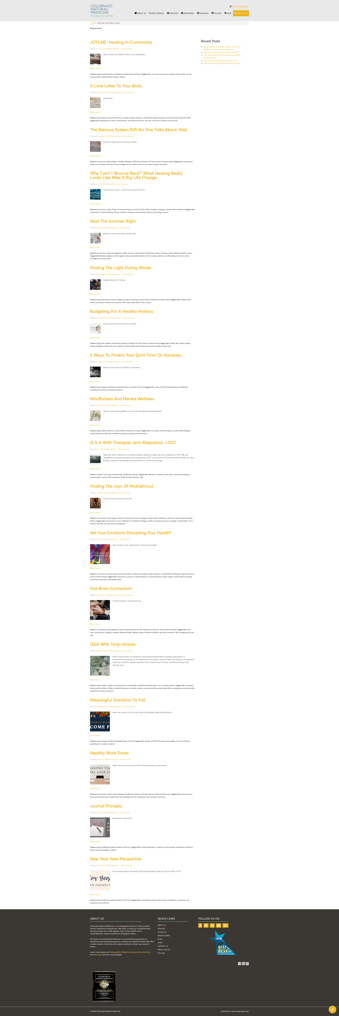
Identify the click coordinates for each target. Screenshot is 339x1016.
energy (156, 387)
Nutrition (144, 162)
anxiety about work (102, 797)
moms (190, 521)
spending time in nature (98, 744)
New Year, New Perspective (115, 858)
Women (93, 521)
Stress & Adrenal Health (182, 118)
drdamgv (115, 49)
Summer (189, 253)
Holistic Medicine (107, 74)
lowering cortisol (112, 164)
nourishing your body (97, 390)
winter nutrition (145, 302)
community (155, 74)
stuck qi (165, 212)
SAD (124, 302)
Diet (112, 253)
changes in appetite (112, 632)
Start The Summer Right (113, 221)
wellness (153, 797)
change (147, 741)
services (161, 929)
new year (148, 121)
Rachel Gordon (113, 77)
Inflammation (139, 253)
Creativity (133, 688)
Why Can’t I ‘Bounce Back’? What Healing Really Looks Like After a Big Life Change (136, 175)
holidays (102, 164)
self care (175, 121)
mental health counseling (182, 577)
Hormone (135, 518)
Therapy (138, 431)
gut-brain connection (167, 632)
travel (169, 794)
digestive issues (124, 256)
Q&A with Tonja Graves (112, 644)
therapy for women (106, 691)
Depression (105, 300)
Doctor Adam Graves (159, 900)
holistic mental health (159, 688)
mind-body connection (136, 121)
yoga (141, 477)
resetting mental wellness (137, 433)
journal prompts (169, 847)
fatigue (144, 521)
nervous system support (98, 77)
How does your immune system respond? (221, 52)
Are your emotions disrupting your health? (130, 532)
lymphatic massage (127, 212)
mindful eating (170, 256)
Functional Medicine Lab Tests (129, 209)
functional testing (106, 212)
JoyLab (188, 74)
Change (114, 209)
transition (111, 744)
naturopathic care (172, 741)
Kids (124, 685)
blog (98, 74)
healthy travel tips (115, 797)
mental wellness (96, 433)
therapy (136, 477)
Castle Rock (168, 474)
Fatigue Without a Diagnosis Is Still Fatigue (222, 63)
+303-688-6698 (240, 6)
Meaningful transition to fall (117, 699)
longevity (120, 346)
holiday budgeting (96, 346)
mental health (170, 209)
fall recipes (161, 741)
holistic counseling (96, 302)
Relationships (128, 74)
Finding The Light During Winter (120, 267)
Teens (160, 685)
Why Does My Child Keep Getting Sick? (220, 60)
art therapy (155, 431)
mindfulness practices (120, 433)
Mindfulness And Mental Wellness (122, 398)
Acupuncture (101, 162)
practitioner (116, 477)
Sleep (168, 300)
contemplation (146, 900)
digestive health (112, 256)
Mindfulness (118, 74)
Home (94, 23)
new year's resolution (159, 121)
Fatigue (104, 118)
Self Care (137, 74)
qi (106, 390)
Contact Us (163, 946)
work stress (161, 797)
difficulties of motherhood (131, 521)
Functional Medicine (114, 118)
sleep (128, 302)
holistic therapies (166, 431)
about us (162, 925)
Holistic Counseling (131, 300)
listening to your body (107, 121)
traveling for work (143, 797)
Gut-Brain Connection (111, 588)
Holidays (126, 118)
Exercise (131, 253)
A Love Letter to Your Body (116, 85)
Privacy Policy (164, 950)
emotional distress (139, 577)
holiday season (185, 300)
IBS (141, 630)
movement (180, 256)
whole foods (166, 346)
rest (169, 121)
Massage (127, 162)
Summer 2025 (106, 259)
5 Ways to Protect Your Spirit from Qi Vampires (135, 354)
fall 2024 (163, 387)
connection (164, 74)
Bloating (103, 256)
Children (104, 685)
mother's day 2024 (96, 524)
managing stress (185, 632)
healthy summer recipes (147, 256)
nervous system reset (133, 164)
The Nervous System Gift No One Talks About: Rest (138, 129)
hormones (165, 521)
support (122, 77)
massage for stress (129, 797)
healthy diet (174, 343)
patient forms (164, 936)
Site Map (161, 953)
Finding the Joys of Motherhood (121, 486)
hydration (160, 256)
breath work (94, 164)
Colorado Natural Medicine (108, 1011)
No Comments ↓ (127, 49)
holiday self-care (110, 346)
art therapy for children (98, 688)
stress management (118, 524)
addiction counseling (155, 474)
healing (171, 74)
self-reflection (185, 741)
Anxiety (110, 574)
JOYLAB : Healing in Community (121, 42)
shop (160, 943)
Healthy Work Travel (109, 752)
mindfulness (108, 302)
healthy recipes (184, 343)
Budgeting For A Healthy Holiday (121, 311)
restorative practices (115, 390)
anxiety (130, 577)
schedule (162, 932)
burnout (119, 521)
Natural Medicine (159, 118)
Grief (142, 209)
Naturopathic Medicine (120, 952)
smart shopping (141, 346)
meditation (172, 900)
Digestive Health (121, 253)
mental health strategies (181, 431)
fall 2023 (154, 741)
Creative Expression (121, 688)
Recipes (165, 253)
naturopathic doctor (114, 579)
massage (122, 164)
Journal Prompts (106, 805)
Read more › (95, 68)
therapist (129, 477)
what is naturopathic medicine (106, 850)
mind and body (121, 121)
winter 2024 (135, 302)
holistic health (180, 74)
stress (165, 164)
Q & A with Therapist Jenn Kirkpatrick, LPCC (133, 442)
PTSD (123, 477)
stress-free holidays (154, 346)
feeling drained (172, 387)
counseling (177, 474)
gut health (134, 256)
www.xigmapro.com (240, 1011)
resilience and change (154, 212)
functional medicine (154, 577)
